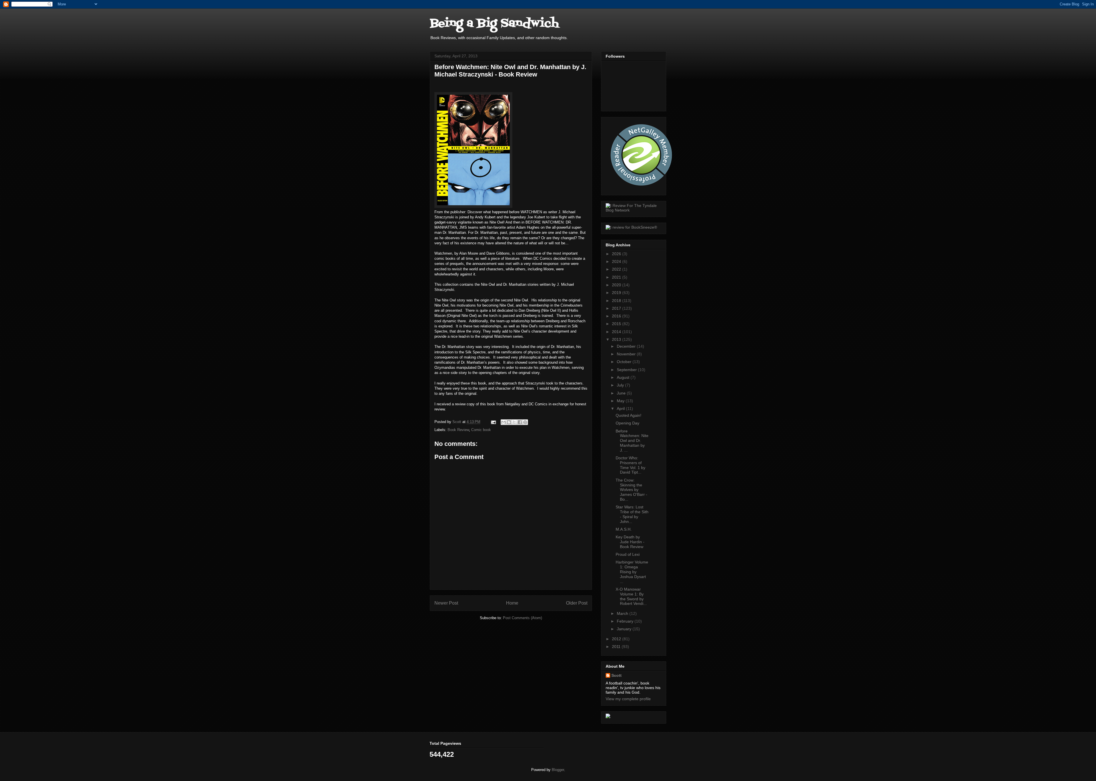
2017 (617, 308)
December (627, 346)
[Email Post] (493, 422)
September (627, 369)
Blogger (558, 770)
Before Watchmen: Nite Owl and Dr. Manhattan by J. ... (632, 440)
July (621, 385)
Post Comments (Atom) (522, 618)
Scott (616, 675)
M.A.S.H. (624, 529)
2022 (617, 269)
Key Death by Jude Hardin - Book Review (630, 542)
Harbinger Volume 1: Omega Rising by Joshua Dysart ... (632, 571)
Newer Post (446, 603)
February (625, 621)
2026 (617, 253)
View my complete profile (628, 699)
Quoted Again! (628, 415)
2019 (617, 292)
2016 (617, 316)
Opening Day (627, 423)
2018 (617, 300)
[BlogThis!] (509, 422)
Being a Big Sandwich (494, 23)
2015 (617, 323)
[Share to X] (514, 422)
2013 (617, 339)
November (627, 354)
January (624, 629)
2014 (617, 331)
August (623, 377)
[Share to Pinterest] (525, 422)
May (621, 400)
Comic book (481, 430)
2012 (617, 639)
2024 (617, 261)
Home (512, 603)
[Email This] (503, 422)
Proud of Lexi (628, 554)
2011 (617, 646)
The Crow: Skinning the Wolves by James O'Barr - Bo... (631, 490)
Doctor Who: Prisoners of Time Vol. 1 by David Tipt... (630, 465)
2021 (617, 277)
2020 (617, 285)
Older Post (576, 603)
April (621, 408)
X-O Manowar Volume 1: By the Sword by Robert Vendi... (631, 596)
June (622, 393)
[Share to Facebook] (520, 422)
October (624, 361)
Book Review (458, 430)
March (623, 613)
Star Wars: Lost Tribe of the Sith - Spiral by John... (632, 514)
